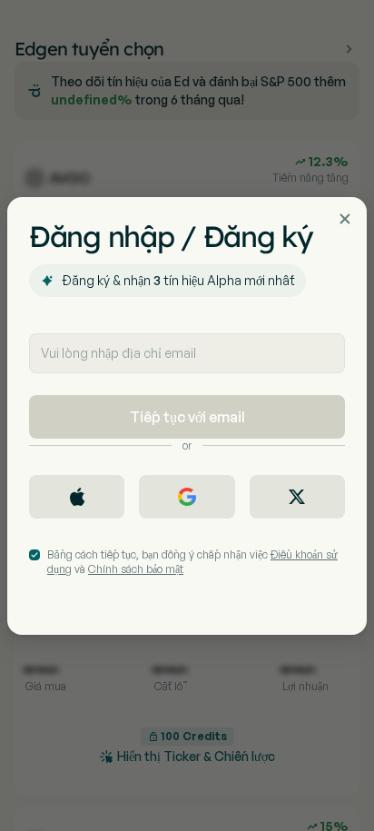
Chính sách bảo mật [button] (135, 569)
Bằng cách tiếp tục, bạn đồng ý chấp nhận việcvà (192, 562)
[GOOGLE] (186, 497)
